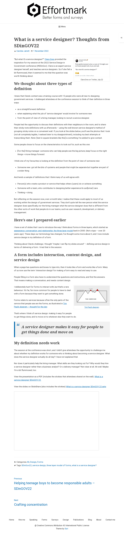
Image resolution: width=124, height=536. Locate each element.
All (28, 462)
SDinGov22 (26, 465)
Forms (40, 462)
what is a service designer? (84, 465)
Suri (66, 528)
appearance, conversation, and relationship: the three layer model (43, 230)
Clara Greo (49, 59)
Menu (63, 26)
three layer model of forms (58, 465)
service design (39, 465)
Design (33, 462)
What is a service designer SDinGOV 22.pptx (86, 386)
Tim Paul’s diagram (91, 307)
